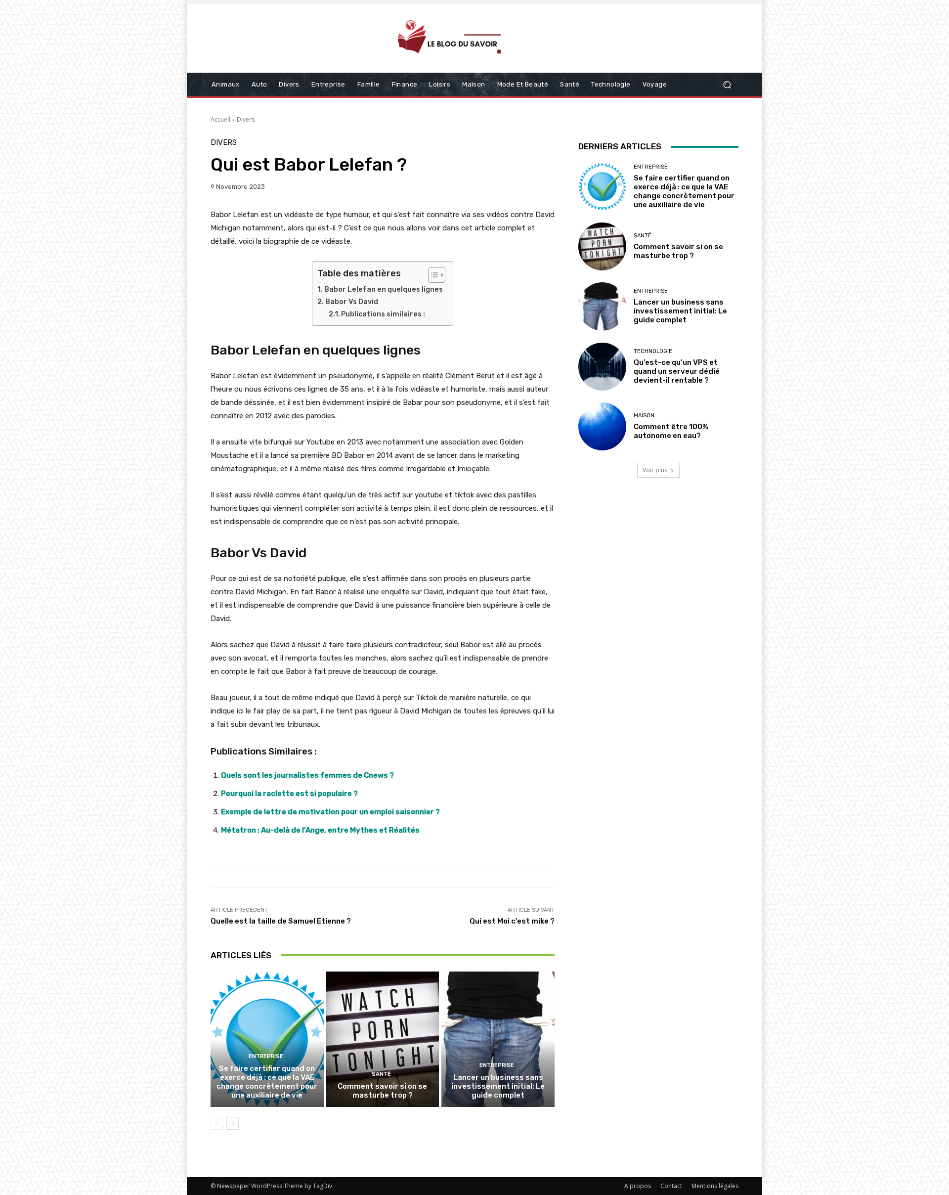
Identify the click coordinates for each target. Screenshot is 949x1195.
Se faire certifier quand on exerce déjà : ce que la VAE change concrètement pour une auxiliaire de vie (266, 1082)
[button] (726, 84)
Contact (671, 1186)
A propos (637, 1186)
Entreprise (266, 1056)
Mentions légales (714, 1186)
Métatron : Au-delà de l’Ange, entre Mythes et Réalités (320, 830)
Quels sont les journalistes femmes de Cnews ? (307, 775)
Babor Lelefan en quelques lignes (383, 289)
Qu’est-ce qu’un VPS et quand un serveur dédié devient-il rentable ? (677, 371)
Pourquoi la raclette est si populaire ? (289, 793)
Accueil (220, 119)
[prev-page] (217, 1123)
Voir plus (655, 470)
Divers (246, 119)
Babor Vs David (351, 302)
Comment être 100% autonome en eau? (671, 431)
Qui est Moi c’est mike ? (512, 921)
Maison (644, 415)
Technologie (653, 351)
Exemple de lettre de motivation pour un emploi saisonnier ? (330, 811)
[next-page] (232, 1123)
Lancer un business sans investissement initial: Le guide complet (498, 1086)
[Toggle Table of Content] (432, 274)
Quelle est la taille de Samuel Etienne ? (281, 921)
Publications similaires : (383, 314)
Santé (381, 1074)
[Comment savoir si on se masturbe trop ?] (382, 1039)
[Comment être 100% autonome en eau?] (602, 426)
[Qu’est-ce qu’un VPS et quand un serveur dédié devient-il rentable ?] (602, 367)
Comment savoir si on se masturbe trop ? (382, 1091)
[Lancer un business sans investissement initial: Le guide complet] (498, 1039)
